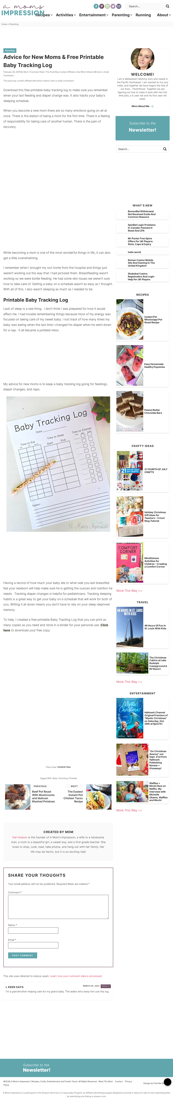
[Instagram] (107, 6)
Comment (15, 892)
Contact (119, 1081)
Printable (73, 778)
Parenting (121, 15)
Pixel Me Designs (161, 1083)
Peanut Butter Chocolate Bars (153, 411)
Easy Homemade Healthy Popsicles (154, 365)
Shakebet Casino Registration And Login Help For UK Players (141, 276)
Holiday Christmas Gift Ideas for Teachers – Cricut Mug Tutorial (155, 516)
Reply (105, 986)
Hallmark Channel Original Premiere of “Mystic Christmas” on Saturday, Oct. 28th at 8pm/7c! (156, 718)
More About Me (140, 106)
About (162, 15)
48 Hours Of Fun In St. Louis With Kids (155, 627)
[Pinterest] (101, 6)
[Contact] (118, 6)
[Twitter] (113, 6)
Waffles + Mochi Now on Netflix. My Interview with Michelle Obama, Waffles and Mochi (158, 792)
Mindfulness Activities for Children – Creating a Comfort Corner (155, 562)
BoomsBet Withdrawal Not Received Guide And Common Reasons (142, 214)
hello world (134, 252)
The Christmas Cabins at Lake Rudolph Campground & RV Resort (158, 663)
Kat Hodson (20, 837)
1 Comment (34, 72)
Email (12, 939)
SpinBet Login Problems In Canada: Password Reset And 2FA (142, 227)
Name (12, 925)
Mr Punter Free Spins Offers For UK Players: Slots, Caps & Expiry (140, 241)
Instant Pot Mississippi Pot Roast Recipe (153, 319)
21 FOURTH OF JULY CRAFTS (155, 471)
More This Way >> (129, 590)
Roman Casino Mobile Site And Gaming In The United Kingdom (141, 263)
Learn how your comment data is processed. (76, 976)
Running (143, 15)
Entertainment (92, 15)
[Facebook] (96, 6)
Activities (64, 15)
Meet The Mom (105, 1081)
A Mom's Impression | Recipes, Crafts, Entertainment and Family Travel (23, 10)
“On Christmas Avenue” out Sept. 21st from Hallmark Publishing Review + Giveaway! (158, 760)
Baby (55, 778)
